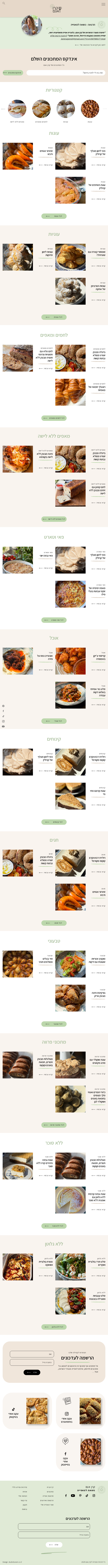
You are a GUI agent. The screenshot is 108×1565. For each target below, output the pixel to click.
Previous (105, 108)
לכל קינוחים (58, 822)
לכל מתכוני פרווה (57, 1125)
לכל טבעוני (58, 1024)
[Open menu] (103, 4)
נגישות (24, 1509)
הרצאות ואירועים (47, 1500)
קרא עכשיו (101, 165)
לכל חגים (58, 923)
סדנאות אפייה (48, 1496)
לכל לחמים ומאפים (56, 418)
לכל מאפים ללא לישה (56, 519)
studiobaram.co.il (15, 1562)
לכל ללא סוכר (57, 1226)
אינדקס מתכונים (14, 73)
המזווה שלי (22, 1496)
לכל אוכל (58, 721)
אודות (25, 1491)
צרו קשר (24, 1500)
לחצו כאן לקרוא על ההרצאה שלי (92, 45)
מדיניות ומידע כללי (19, 1487)
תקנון (25, 1505)
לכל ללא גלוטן (57, 1327)
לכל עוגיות (58, 317)
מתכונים (50, 1491)
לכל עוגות (58, 216)
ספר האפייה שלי (47, 1505)
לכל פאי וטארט (57, 620)
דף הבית (50, 1487)
